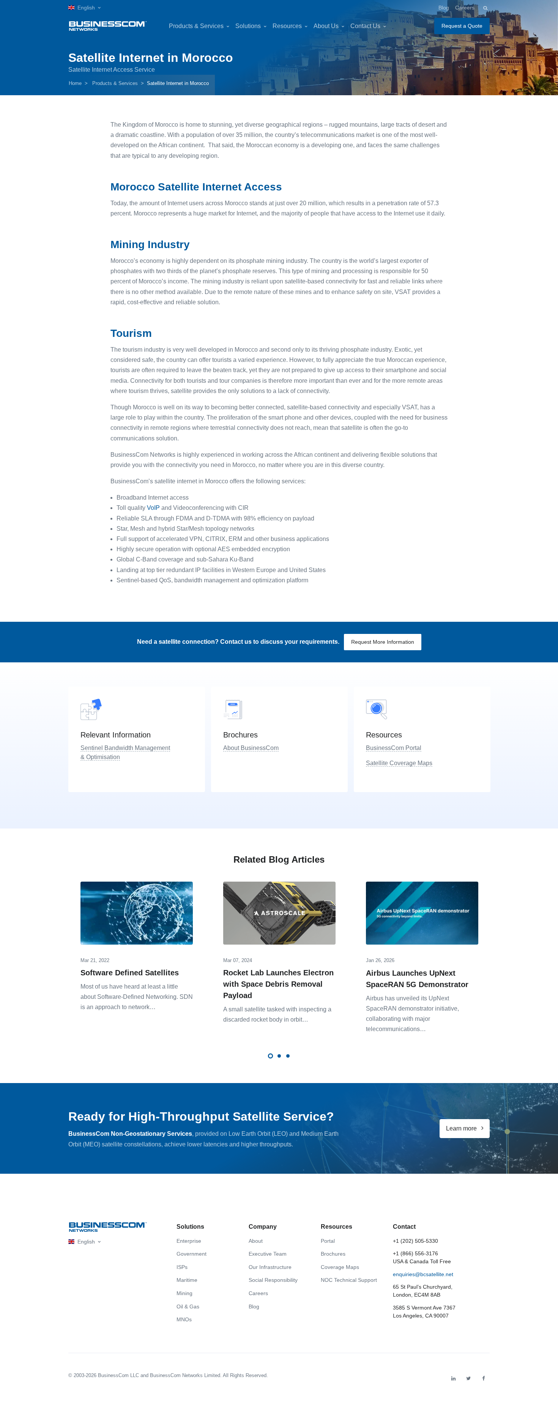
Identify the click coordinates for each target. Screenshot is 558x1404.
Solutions (248, 26)
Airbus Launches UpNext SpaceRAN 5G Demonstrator (417, 979)
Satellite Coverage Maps (399, 763)
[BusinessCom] (107, 26)
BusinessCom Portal (393, 748)
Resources (287, 26)
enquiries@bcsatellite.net (423, 1274)
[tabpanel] (136, 944)
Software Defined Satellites (129, 972)
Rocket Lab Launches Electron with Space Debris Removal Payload (278, 984)
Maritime (187, 1280)
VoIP (153, 508)
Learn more (462, 1128)
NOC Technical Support (349, 1280)
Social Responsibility (273, 1280)
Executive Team (268, 1254)
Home (75, 83)
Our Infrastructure (270, 1267)
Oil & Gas (188, 1306)
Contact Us (365, 26)
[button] (84, 8)
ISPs (182, 1267)
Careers (464, 8)
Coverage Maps (340, 1267)
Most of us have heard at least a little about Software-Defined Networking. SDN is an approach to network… (136, 996)
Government (191, 1254)
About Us (326, 26)
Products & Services (196, 26)
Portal (328, 1241)
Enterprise (189, 1241)
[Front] (107, 1227)
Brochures (333, 1254)
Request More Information (382, 642)
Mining (184, 1293)
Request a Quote (461, 26)
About (256, 1241)
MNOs (184, 1319)
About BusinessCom (251, 748)
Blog (443, 8)
